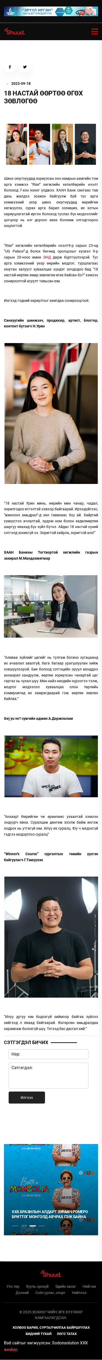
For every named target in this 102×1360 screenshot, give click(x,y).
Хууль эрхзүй (37, 1286)
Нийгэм (89, 1286)
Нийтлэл (79, 1293)
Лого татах (67, 1334)
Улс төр (13, 1286)
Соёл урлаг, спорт (50, 1293)
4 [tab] (41, 1225)
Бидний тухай (39, 1334)
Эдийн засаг (65, 1286)
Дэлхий (22, 1293)
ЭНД (47, 257)
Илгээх (27, 1097)
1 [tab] (15, 1122)
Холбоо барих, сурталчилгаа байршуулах (51, 1327)
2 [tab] (24, 1225)
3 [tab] (33, 1225)
